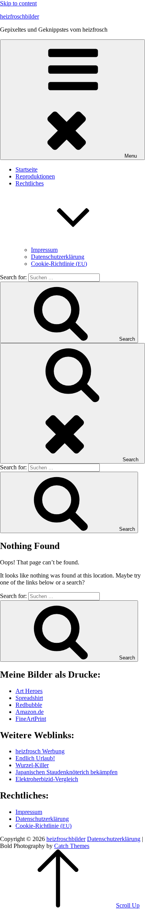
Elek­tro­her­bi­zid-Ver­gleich (46, 779)
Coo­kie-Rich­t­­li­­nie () (59, 263)
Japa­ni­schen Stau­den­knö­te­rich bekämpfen (66, 772)
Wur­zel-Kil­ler (32, 765)
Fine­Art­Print (30, 718)
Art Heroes (29, 691)
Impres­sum (44, 249)
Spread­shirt (29, 698)
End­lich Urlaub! (35, 758)
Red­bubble (28, 705)
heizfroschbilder (19, 16)
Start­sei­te (26, 169)
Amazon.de (29, 712)
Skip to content (18, 3)
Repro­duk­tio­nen (35, 176)
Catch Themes (71, 846)
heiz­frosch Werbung (40, 751)
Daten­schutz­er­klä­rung (57, 256)
